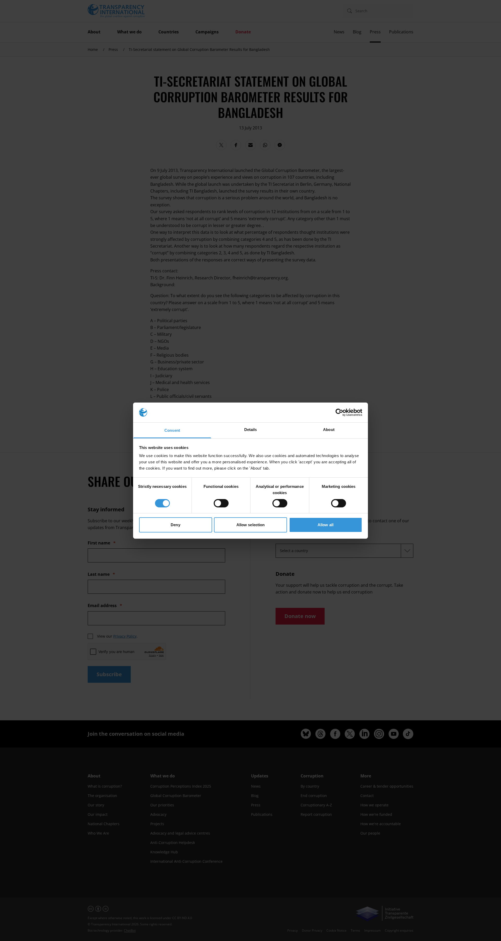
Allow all (325, 525)
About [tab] (329, 429)
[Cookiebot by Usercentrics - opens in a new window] (339, 412)
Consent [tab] (172, 430)
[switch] (221, 503)
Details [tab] (250, 429)
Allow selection (250, 525)
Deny (175, 525)
